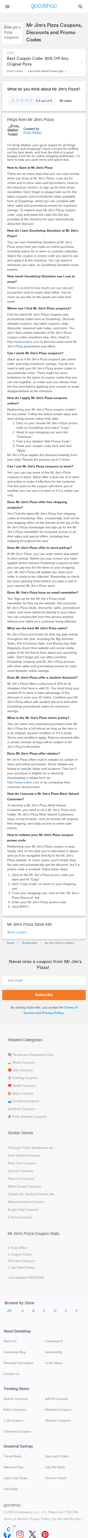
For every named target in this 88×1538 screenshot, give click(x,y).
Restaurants (29, 943)
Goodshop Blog (15, 1352)
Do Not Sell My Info (66, 1519)
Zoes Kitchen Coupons (24, 1155)
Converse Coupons (17, 1431)
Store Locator (17, 932)
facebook (7, 1533)
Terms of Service (16, 1519)
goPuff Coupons (56, 1398)
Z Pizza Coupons (20, 1217)
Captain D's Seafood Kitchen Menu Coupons (32, 1194)
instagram (19, 1533)
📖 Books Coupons (21, 1109)
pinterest (45, 1533)
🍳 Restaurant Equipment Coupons (32, 1054)
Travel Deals (12, 1456)
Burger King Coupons (23, 1209)
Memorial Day (13, 1467)
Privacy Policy (53, 1013)
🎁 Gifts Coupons (20, 1070)
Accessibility (53, 1352)
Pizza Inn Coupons (21, 1178)
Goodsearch (54, 1341)
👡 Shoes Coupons (21, 1062)
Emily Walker (32, 132)
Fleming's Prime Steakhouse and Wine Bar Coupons (32, 1147)
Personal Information (18, 1363)
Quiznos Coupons (20, 1171)
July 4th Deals (55, 1467)
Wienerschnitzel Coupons (26, 1202)
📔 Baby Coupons (20, 1093)
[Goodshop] (44, 6)
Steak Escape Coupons (24, 1186)
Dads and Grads (57, 1456)
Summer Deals (55, 1478)
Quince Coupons (16, 1398)
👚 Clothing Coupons (23, 1078)
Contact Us (11, 1374)
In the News (53, 1363)
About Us (10, 1341)
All (9, 1311)
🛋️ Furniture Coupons (23, 1101)
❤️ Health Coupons (21, 1085)
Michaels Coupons (58, 1409)
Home (10, 943)
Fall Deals (11, 1489)
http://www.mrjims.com (23, 342)
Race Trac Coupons (22, 1163)
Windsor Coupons (58, 1420)
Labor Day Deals (16, 1478)
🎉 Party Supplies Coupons (27, 1116)
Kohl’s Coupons (15, 1409)
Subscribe (44, 995)
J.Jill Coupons (13, 1420)
